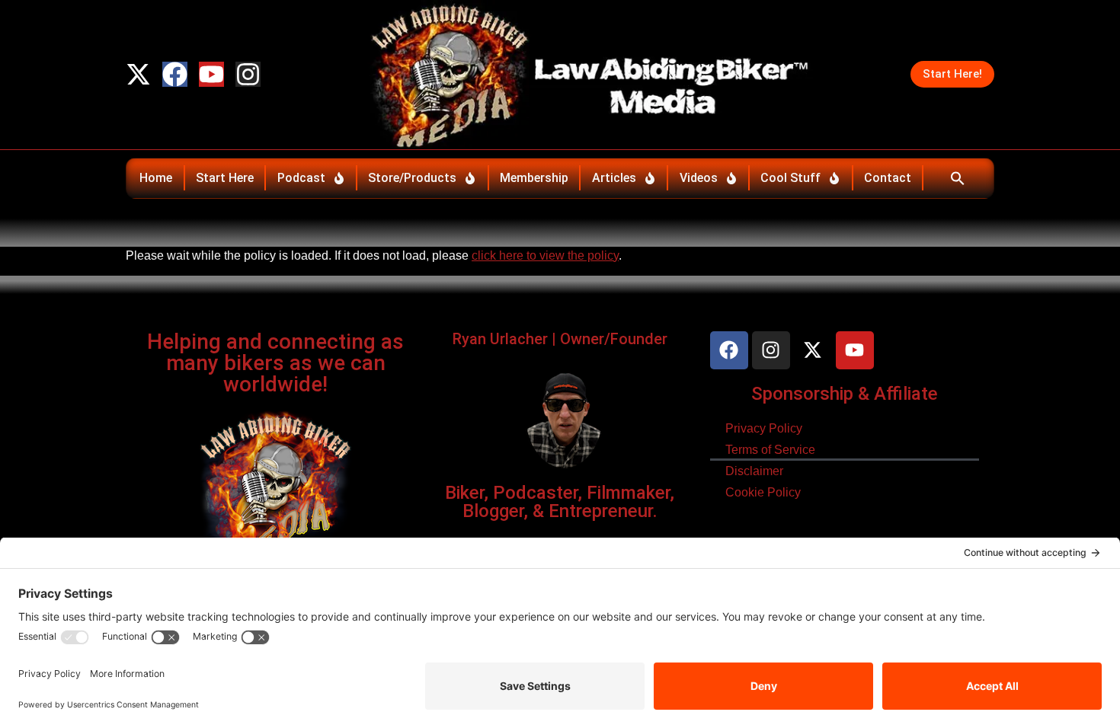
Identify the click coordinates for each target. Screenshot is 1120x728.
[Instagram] (248, 74)
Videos (699, 178)
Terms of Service (770, 449)
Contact (887, 178)
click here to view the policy (545, 255)
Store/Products (412, 178)
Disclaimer (754, 471)
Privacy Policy (763, 428)
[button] (957, 178)
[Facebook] (174, 74)
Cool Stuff (790, 178)
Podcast (301, 178)
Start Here (225, 178)
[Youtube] (211, 74)
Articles (614, 178)
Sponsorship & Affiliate (844, 393)
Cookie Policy (763, 492)
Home (155, 178)
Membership (534, 178)
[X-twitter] (138, 74)
